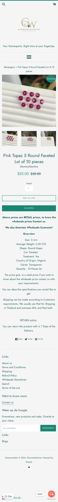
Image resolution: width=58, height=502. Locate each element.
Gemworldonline (34, 457)
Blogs (5, 441)
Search (5, 384)
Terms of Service (11, 388)
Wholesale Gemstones (14, 379)
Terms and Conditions (14, 367)
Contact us (7, 402)
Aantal (29, 183)
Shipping (7, 371)
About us (7, 363)
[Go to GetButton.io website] (51, 499)
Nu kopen (29, 208)
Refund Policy (9, 375)
